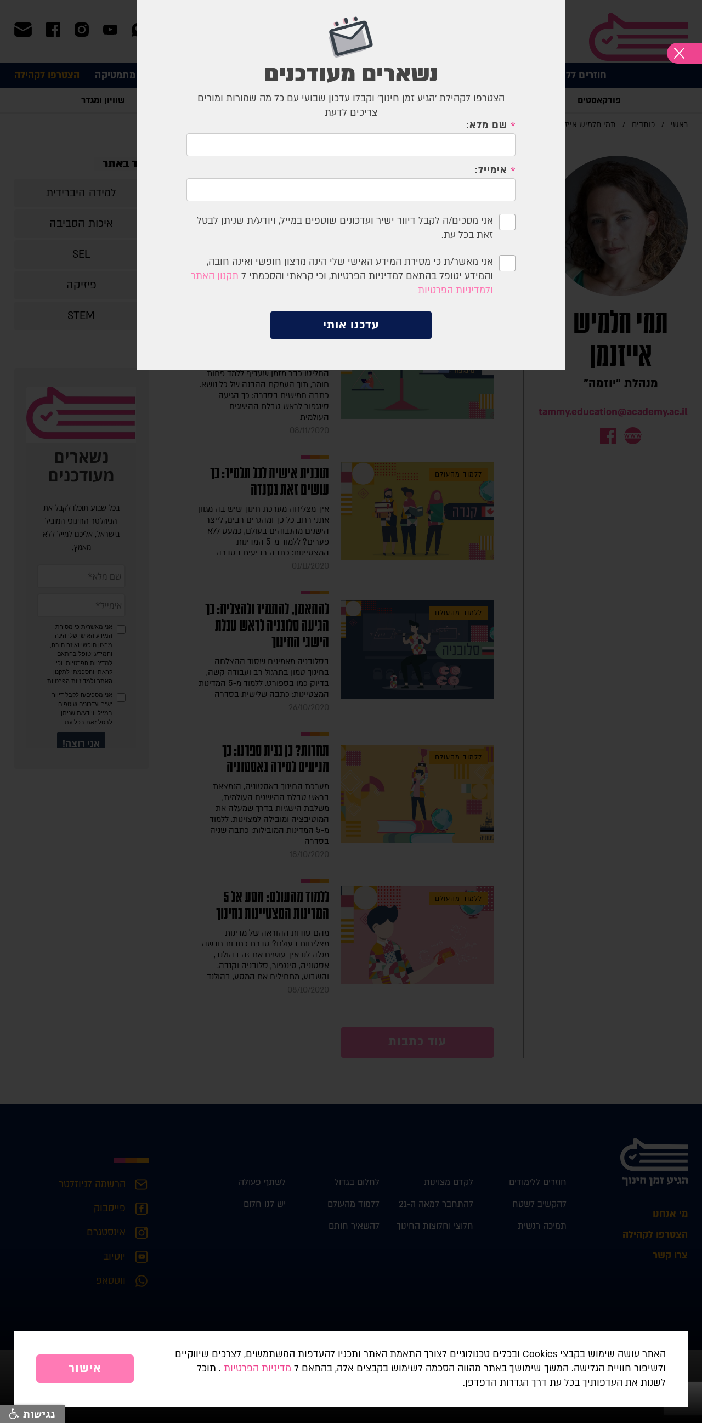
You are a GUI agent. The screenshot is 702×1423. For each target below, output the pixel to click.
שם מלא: (486, 125)
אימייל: (491, 170)
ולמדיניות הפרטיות (455, 290)
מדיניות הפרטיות (257, 1368)
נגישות (37, 1414)
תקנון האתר (215, 276)
